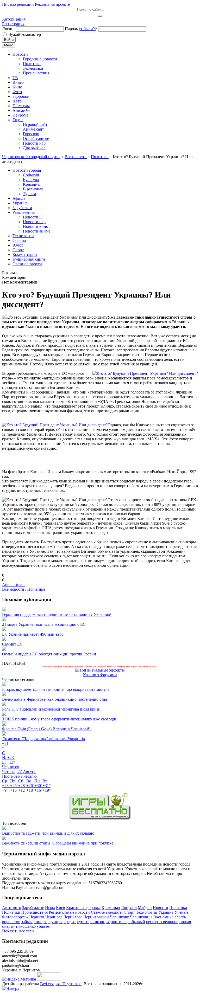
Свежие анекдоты (107, 912)
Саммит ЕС (12, 644)
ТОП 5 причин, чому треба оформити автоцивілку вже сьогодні (59, 719)
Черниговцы (141, 917)
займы (27, 921)
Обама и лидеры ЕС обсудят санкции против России (49, 654)
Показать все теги (18, 931)
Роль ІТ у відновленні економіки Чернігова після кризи (51, 709)
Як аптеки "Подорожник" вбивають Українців (43, 739)
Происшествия (34, 912)
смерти (8, 926)
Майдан (145, 907)
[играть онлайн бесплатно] (100, 818)
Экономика (163, 917)
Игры (50, 907)
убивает (44, 926)
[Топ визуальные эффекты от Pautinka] (100, 670)
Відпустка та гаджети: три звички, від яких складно (48, 833)
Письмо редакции (18, 4)
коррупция (53, 921)
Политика (36, 589)
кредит (70, 921)
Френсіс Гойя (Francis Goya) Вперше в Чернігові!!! (47, 729)
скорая (185, 921)
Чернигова (73, 917)
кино (38, 921)
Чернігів (36, 917)
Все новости (13, 589)
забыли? (87, 29)
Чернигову (119, 917)
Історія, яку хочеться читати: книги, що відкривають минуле (55, 689)
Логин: (8, 29)
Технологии (146, 912)
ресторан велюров (162, 921)
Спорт (129, 912)
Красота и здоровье (83, 907)
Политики (11, 912)
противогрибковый (128, 921)
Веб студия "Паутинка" (61, 984)
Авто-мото (11, 907)
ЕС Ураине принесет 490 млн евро (33, 634)
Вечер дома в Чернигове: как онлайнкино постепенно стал (54, 699)
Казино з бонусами (100, 675)
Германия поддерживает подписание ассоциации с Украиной (56, 614)
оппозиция (100, 921)
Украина (165, 912)
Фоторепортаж (15, 917)
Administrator (13, 584)
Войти (9, 40)
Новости (160, 907)
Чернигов (54, 917)
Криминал (111, 907)
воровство (11, 921)
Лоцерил (129, 907)
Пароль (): (81, 29)
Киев (60, 907)
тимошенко (26, 926)
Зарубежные (33, 907)
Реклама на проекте (52, 4)
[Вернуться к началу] (10, 988)
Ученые (181, 912)
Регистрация (13, 24)
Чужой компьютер (24, 34)
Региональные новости (69, 912)
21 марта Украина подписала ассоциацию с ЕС (44, 624)
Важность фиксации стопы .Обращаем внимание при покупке (57, 843)
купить (83, 921)
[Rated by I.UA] (48, 979)
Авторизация (14, 19)
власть (180, 917)
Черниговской (96, 917)
